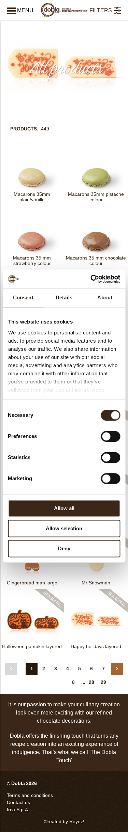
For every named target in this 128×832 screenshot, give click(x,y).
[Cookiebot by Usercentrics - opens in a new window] (91, 278)
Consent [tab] (23, 297)
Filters (100, 10)
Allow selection (64, 528)
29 (103, 682)
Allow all (64, 508)
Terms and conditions (30, 795)
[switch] (110, 436)
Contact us (18, 802)
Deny (64, 548)
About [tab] (104, 297)
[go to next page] (117, 669)
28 (91, 682)
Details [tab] (64, 297)
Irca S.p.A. (18, 810)
